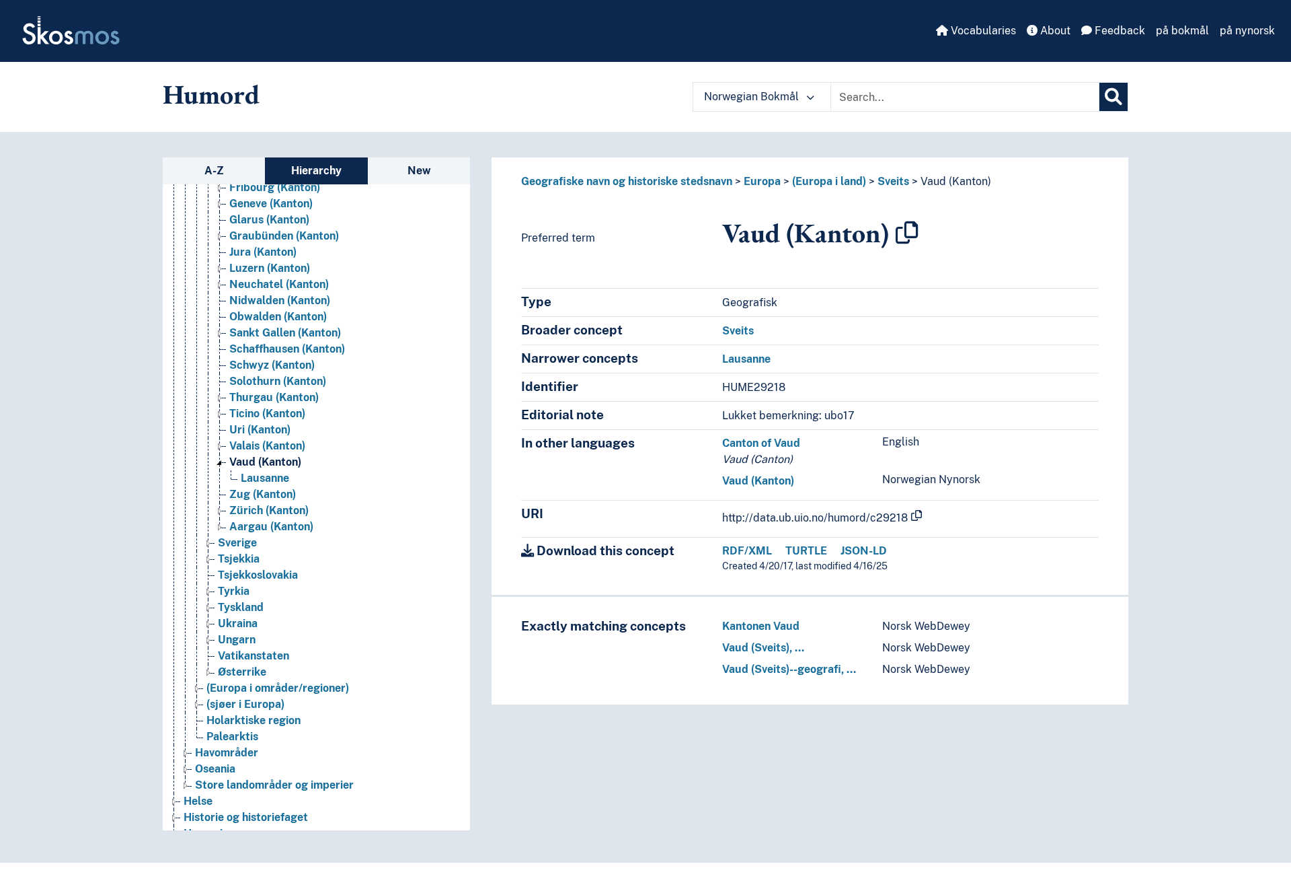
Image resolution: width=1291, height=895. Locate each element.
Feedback (1118, 30)
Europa (762, 181)
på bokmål (1182, 30)
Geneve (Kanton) (271, 203)
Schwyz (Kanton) (272, 365)
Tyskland (241, 607)
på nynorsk (1247, 30)
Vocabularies (982, 30)
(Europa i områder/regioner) (277, 688)
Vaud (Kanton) (265, 462)
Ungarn (237, 639)
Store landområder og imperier (274, 785)
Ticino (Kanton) (267, 413)
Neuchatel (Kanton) (279, 284)
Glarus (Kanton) (269, 219)
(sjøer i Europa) (245, 704)
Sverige (237, 542)
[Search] (1113, 97)
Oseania (215, 768)
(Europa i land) (829, 181)
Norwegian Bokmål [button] (752, 96)
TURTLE (806, 550)
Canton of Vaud (761, 443)
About (1054, 30)
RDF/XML (747, 550)
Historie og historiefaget (246, 817)
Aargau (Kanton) (271, 526)
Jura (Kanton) (263, 252)
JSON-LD (863, 550)
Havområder (226, 752)
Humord (211, 94)
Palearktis (232, 736)
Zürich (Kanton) (269, 510)
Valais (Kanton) (267, 445)
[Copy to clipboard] (907, 232)
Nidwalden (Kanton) (279, 300)
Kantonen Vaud (760, 626)
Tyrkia (233, 591)
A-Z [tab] (214, 170)
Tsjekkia (239, 558)
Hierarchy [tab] (316, 170)
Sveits (893, 181)
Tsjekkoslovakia (258, 575)
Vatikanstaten (253, 655)
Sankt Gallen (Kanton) (285, 332)
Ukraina (238, 623)
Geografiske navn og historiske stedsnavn (626, 181)
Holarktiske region (253, 720)
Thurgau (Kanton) (274, 397)
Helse (198, 801)
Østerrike (242, 672)
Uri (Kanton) (259, 429)
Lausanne (265, 478)
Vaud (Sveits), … (763, 647)
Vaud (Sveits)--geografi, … (789, 669)
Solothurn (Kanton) (277, 381)
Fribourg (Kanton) (274, 187)
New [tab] (419, 170)
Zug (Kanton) (262, 494)
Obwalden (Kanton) (278, 316)
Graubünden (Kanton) (284, 235)
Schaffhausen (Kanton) (287, 349)
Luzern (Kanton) (269, 268)
